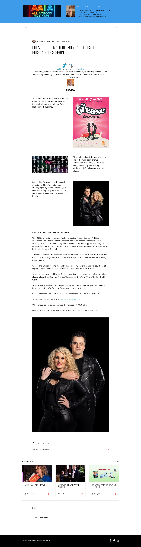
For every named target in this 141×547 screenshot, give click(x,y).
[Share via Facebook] (33, 443)
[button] (116, 27)
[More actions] (107, 41)
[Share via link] (48, 443)
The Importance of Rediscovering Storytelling (104, 486)
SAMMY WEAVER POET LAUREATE (35, 485)
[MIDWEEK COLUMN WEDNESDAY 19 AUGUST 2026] (70, 473)
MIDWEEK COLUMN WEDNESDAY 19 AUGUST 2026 (68, 486)
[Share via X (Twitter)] (38, 443)
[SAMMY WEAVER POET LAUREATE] (37, 473)
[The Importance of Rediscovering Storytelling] (104, 473)
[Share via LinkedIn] (43, 443)
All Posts (24, 27)
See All (116, 461)
